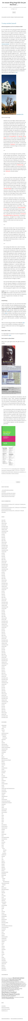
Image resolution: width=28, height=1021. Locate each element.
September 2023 (5, 550)
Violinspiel (4, 998)
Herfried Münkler (5, 985)
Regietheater (4, 916)
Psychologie (4, 914)
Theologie (3, 949)
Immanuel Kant (17, 985)
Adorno (3, 978)
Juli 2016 (3, 685)
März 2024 (4, 540)
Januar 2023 (4, 562)
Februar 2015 (4, 712)
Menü (14, 12)
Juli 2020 (3, 610)
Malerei (3, 861)
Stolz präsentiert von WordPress (17, 1018)
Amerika (3, 742)
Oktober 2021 (4, 586)
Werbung (3, 966)
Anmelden (4, 1006)
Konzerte (3, 842)
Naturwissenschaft (5, 883)
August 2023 (4, 551)
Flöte (2, 778)
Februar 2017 (4, 674)
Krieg (3, 845)
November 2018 (5, 641)
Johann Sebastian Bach (12, 986)
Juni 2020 (3, 611)
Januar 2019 (4, 638)
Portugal (3, 911)
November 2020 (5, 603)
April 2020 (3, 614)
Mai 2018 (3, 651)
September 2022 (5, 569)
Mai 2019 (3, 632)
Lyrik (2, 859)
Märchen (3, 862)
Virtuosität (4, 960)
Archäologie (4, 750)
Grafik (3, 797)
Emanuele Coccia (14, 983)
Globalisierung (16, 471)
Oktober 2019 (4, 624)
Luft (2, 857)
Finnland (3, 775)
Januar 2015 (4, 714)
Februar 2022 (4, 580)
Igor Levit (11, 985)
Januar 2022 (4, 581)
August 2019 (4, 627)
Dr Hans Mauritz (5, 983)
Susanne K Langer (8, 997)
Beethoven (10, 978)
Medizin (3, 865)
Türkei (3, 952)
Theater (3, 947)
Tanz (3, 944)
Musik (4, 851)
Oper (3, 894)
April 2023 (3, 558)
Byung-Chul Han (15, 979)
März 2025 (4, 521)
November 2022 (5, 565)
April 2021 (3, 595)
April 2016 (3, 690)
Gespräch (3, 793)
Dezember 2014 (5, 715)
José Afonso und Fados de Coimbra (8, 493)
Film (2, 774)
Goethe (8, 984)
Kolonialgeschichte (5, 837)
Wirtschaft (4, 968)
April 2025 (3, 520)
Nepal (3, 886)
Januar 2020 (4, 619)
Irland (3, 815)
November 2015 (5, 698)
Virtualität (3, 958)
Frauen (3, 782)
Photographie (4, 905)
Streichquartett (4, 936)
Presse (3, 913)
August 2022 (4, 570)
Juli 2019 (3, 629)
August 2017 (4, 665)
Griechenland (4, 799)
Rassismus (11, 990)
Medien (3, 864)
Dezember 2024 (5, 526)
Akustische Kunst (5, 733)
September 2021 (5, 588)
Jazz (2, 823)
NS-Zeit (3, 891)
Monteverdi (16, 987)
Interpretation (4, 812)
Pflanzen (3, 900)
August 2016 (4, 684)
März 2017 (4, 673)
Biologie (3, 884)
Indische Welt (4, 808)
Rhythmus (4, 921)
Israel (3, 818)
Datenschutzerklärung (6, 1018)
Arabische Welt (4, 749)
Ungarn (3, 954)
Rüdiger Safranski (6, 995)
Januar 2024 (4, 543)
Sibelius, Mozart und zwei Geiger (8, 496)
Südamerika (4, 938)
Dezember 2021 (5, 583)
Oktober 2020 (4, 605)
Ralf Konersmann (5, 990)
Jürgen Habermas (5, 987)
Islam (3, 816)
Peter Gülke (4, 989)
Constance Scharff (5, 981)
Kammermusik (4, 827)
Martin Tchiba (11, 987)
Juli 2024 (3, 534)
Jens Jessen (4, 986)
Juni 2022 (3, 573)
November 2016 (19, 114)
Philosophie (4, 902)
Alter (2, 741)
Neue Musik (4, 887)
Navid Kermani (6, 988)
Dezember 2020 (5, 602)
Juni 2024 (3, 535)
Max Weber (8, 473)
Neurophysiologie (5, 889)
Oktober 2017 (4, 662)
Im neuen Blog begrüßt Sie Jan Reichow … (14, 4)
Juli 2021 (3, 591)
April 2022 (3, 576)
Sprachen (4, 853)
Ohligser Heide (18, 988)
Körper (3, 843)
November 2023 (5, 546)
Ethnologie (4, 771)
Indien (3, 807)
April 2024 (3, 539)
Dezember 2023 (5, 545)
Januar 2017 (4, 676)
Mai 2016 (3, 689)
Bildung (3, 761)
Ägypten (3, 730)
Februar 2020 (4, 617)
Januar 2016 (4, 695)
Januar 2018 (4, 657)
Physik (3, 906)
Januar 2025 (4, 524)
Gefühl (3, 786)
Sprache (3, 933)
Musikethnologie (5, 872)
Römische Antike (5, 922)
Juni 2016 (3, 687)
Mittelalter (4, 868)
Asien (3, 753)
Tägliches (4, 736)
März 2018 (4, 654)
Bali (2, 755)
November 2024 (5, 528)
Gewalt (3, 794)
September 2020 (5, 606)
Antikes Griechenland (6, 747)
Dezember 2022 (5, 564)
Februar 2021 (4, 599)
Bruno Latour (5, 979)
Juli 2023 (3, 553)
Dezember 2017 (5, 659)
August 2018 (4, 646)
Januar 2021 (4, 600)
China (3, 766)
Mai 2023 (3, 556)
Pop (2, 910)
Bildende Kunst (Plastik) (6, 760)
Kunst (3, 848)
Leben (3, 880)
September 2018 (5, 644)
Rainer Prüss (16, 989)
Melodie (3, 867)
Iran (2, 813)
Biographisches (6, 881)
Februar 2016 (4, 693)
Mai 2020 (3, 613)
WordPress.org (4, 1010)
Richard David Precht (11, 994)
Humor (3, 805)
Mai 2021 (3, 594)
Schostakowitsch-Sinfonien (7, 925)
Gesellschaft (8, 470)
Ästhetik (4, 903)
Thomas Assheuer (5, 44)
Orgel (3, 897)
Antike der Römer (5, 745)
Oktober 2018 (4, 643)
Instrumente (4, 810)
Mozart (3, 870)
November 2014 (5, 717)
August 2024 (4, 532)
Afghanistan (4, 725)
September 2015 (5, 701)
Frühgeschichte (5, 783)
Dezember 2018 (5, 640)
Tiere (3, 951)
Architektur (4, 752)
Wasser (3, 965)
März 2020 (4, 616)
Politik (13, 470)
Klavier (3, 832)
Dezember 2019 (5, 621)
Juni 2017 (3, 668)
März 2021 (4, 597)
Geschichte (4, 470)
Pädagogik (4, 898)
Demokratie (12, 981)
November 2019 (5, 622)
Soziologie (4, 928)
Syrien (3, 943)
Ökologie (3, 892)
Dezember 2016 (5, 677)
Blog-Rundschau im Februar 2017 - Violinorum (10, 504)
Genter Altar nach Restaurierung (8, 788)
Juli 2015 (3, 704)
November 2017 (5, 660)
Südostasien (4, 939)
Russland (3, 924)
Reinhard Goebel (9, 992)
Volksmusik (4, 963)
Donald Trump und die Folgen (7, 471)
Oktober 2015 (4, 700)
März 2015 (4, 711)
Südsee (3, 941)
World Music (4, 969)
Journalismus (4, 824)
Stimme (3, 935)
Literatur (4, 850)
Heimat (3, 878)
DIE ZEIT (16, 981)
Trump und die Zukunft (9, 23)
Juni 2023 (3, 554)
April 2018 (3, 652)
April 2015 (3, 709)
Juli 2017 (3, 666)
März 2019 (4, 635)
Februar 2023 (4, 561)
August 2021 (4, 589)
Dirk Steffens (21, 981)
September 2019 (5, 625)
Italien (3, 820)
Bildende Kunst (5, 758)
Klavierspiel (4, 834)
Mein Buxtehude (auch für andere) (8, 494)
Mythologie (4, 875)
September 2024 (5, 531)
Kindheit (3, 829)
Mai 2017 (3, 670)
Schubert (13, 995)
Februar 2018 (4, 655)
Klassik (3, 831)
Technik (3, 946)
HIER (9, 310)
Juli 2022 (3, 572)
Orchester (4, 895)
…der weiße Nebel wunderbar (7, 490)
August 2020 (4, 608)
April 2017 (3, 671)
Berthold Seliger (18, 978)
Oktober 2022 (4, 567)
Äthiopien (4, 726)
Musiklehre (4, 873)
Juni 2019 (3, 630)
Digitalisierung (4, 767)
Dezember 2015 (5, 696)
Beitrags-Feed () (5, 1007)
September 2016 (5, 682)
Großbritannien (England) (7, 802)
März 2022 (4, 578)
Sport (3, 731)
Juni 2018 (3, 649)
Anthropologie (4, 744)
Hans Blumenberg (15, 984)
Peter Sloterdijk (10, 989)
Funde (3, 785)
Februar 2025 (4, 523)
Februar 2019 (4, 636)
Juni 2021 (3, 592)
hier (16, 72)
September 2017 (5, 663)
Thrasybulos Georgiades (19, 997)
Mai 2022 (3, 575)
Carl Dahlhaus (5, 980)
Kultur (3, 846)
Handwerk (4, 804)
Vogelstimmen (4, 962)
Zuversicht (4, 491)
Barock (3, 756)
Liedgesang (4, 854)
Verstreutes (4, 737)
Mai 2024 (3, 537)
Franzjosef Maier (22, 983)
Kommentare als (6, 1009)
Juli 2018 (3, 647)
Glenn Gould (4, 984)
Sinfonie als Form (5, 927)
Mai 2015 (3, 707)
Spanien (3, 930)
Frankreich (4, 780)
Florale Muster (4, 777)
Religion (3, 917)
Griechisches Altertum (6, 801)
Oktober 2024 (4, 529)
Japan (3, 821)
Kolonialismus (4, 838)
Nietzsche (12, 988)
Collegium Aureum (14, 980)
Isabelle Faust (23, 985)
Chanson (3, 764)
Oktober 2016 (4, 681)
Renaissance (4, 919)
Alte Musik (4, 739)
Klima (3, 835)
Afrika (3, 728)
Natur (3, 876)
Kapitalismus (22, 471)
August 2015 (4, 703)
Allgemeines (22, 468)
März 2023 (4, 559)
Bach (6, 978)
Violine (3, 957)
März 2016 (4, 692)
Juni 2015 (3, 706)
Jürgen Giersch (4, 826)
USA (2, 955)
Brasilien (3, 763)
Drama (3, 769)
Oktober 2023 (4, 548)
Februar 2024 (4, 542)
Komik (3, 840)
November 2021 (5, 584)
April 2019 (3, 633)
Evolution (3, 772)
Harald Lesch (23, 984)
